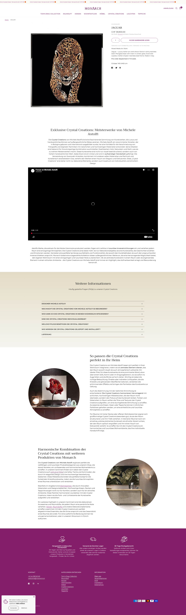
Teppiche (142, 14)
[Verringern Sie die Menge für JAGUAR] (113, 40)
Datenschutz (99, 585)
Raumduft (67, 14)
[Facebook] (30, 583)
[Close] (34, 597)
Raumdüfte (58, 507)
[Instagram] (35, 583)
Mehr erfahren (20, 603)
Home (7, 20)
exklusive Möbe (57, 472)
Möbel (102, 14)
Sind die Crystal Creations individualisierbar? (64, 319)
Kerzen (78, 14)
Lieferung (46, 334)
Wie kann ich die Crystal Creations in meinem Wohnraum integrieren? (75, 314)
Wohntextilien (90, 14)
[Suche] (176, 8)
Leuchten (131, 14)
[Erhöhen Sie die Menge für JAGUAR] (118, 40)
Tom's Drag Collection (50, 14)
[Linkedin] (39, 583)
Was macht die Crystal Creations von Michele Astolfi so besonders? (74, 309)
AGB (96, 580)
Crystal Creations (116, 14)
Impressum (98, 582)
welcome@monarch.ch (36, 578)
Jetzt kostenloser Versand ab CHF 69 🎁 (33, 2)
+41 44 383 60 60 (34, 576)
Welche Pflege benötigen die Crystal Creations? (65, 324)
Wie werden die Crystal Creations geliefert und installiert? (71, 329)
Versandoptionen (100, 578)
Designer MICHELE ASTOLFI (54, 304)
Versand (120, 34)
